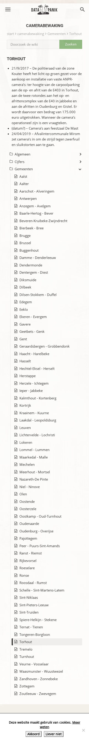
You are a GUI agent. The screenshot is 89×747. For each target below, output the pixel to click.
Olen (23, 494)
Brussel (25, 243)
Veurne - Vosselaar (34, 664)
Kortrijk (25, 405)
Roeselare (27, 568)
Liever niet (54, 734)
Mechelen (27, 464)
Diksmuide (27, 280)
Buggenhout (29, 250)
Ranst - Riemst (30, 553)
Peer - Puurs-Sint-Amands (39, 546)
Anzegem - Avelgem (35, 206)
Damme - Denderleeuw (37, 257)
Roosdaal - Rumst (33, 582)
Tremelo (25, 649)
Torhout (75, 33)
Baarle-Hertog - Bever (36, 213)
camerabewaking (30, 33)
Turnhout (26, 656)
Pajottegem (28, 538)
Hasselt (25, 361)
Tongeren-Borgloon (34, 634)
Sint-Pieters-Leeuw (34, 605)
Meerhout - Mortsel (34, 472)
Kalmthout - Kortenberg (37, 398)
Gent (23, 339)
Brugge (25, 235)
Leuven (25, 427)
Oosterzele (27, 508)
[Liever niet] (83, 730)
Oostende (27, 501)
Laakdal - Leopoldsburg (37, 420)
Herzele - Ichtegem (34, 383)
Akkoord (33, 734)
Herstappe (27, 376)
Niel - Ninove (29, 486)
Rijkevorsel (28, 560)
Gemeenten (56, 33)
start (10, 33)
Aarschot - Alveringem (36, 191)
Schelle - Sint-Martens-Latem (41, 590)
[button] (7, 9)
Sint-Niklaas (28, 597)
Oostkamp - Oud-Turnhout (40, 516)
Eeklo (23, 309)
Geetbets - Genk (31, 331)
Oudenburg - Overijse (36, 531)
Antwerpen (28, 198)
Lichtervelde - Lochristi (37, 435)
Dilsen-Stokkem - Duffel (38, 294)
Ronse (24, 575)
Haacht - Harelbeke (34, 353)
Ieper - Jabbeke (31, 390)
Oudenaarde (29, 523)
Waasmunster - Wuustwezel (41, 671)
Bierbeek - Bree (31, 228)
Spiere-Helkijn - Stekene (38, 619)
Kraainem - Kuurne (34, 413)
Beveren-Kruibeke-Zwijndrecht (43, 220)
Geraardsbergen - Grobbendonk (44, 346)
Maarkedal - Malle (33, 457)
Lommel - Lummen (34, 449)
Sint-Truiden (29, 612)
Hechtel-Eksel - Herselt (37, 368)
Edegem (25, 302)
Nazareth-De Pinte (33, 479)
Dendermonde (30, 265)
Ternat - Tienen (31, 627)
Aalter (24, 183)
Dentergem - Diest (33, 272)
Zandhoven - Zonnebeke (38, 679)
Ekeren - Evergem (33, 316)
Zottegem (26, 686)
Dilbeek (25, 287)
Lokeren (25, 442)
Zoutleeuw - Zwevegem (37, 693)
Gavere (25, 324)
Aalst (23, 176)
